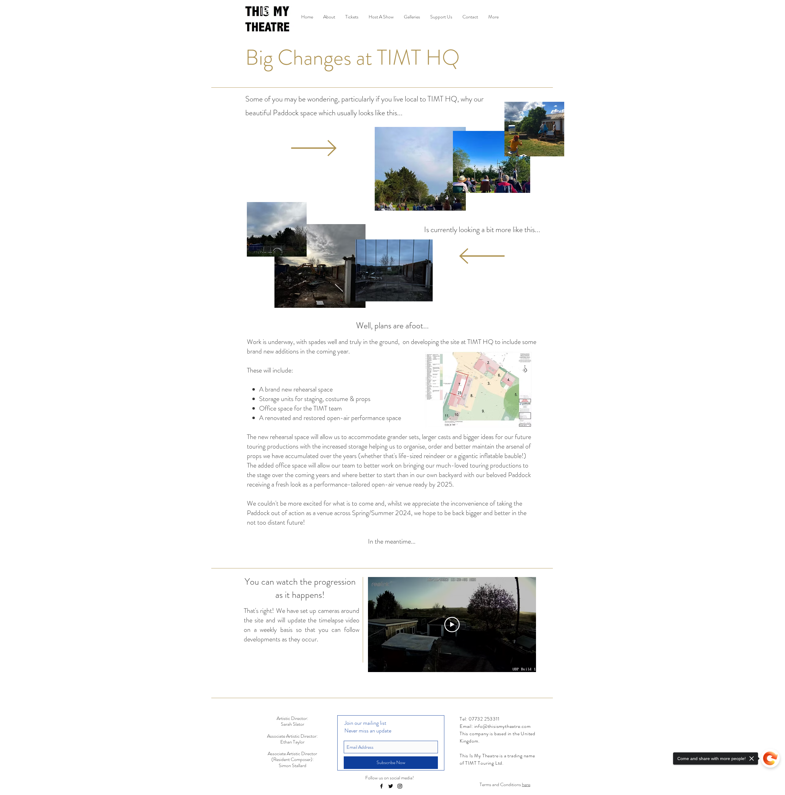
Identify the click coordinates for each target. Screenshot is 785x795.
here (526, 784)
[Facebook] (381, 786)
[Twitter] (391, 786)
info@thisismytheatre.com (502, 726)
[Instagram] (400, 786)
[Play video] (452, 624)
